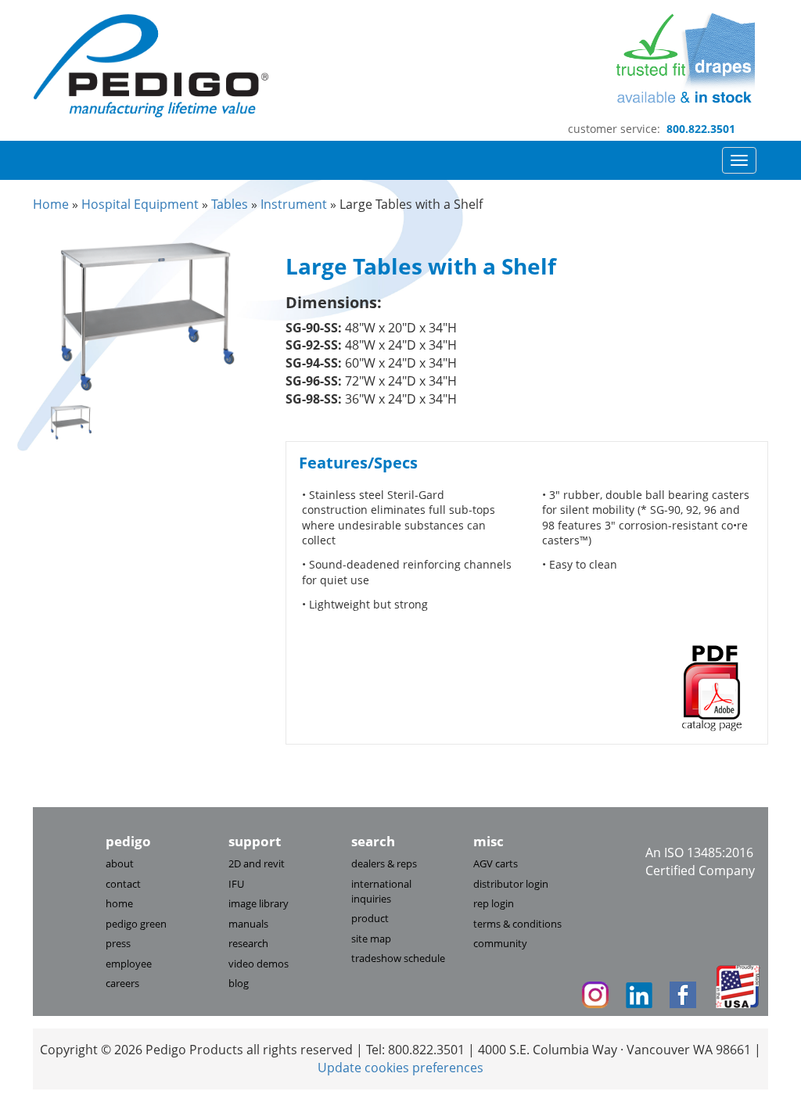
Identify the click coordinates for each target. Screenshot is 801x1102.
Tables (229, 204)
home (119, 903)
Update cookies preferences (400, 1067)
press (118, 943)
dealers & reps (384, 863)
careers (122, 983)
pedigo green (136, 924)
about (120, 863)
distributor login (510, 884)
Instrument (293, 204)
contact (123, 884)
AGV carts (495, 863)
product (370, 918)
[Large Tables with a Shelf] (147, 313)
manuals (248, 924)
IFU (236, 884)
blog (238, 983)
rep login (493, 903)
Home (51, 204)
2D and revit (256, 863)
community (500, 943)
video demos (258, 964)
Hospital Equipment (140, 204)
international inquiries (381, 891)
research (248, 943)
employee (129, 964)
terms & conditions (517, 924)
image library (258, 903)
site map (371, 938)
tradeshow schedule (398, 958)
